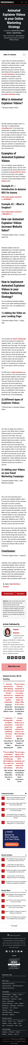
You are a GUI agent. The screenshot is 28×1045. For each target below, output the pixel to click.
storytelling (5, 128)
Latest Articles (11, 36)
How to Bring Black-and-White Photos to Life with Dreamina (16, 809)
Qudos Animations (17, 372)
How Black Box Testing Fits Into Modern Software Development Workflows (15, 882)
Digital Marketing (17, 33)
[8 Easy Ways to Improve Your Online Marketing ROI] (8, 738)
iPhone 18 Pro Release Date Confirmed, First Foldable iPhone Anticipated (15, 917)
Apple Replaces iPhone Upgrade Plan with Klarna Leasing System (16, 895)
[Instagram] (23, 658)
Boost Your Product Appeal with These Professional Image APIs (15, 804)
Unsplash (19, 1041)
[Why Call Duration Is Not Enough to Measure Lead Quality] (19, 736)
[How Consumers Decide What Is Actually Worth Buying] (19, 704)
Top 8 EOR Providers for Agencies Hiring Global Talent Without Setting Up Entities (15, 816)
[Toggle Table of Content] (23, 54)
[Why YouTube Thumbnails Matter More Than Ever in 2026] (8, 768)
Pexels (12, 1043)
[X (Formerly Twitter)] (16, 658)
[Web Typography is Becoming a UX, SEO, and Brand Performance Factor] (19, 768)
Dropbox (3, 181)
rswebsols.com (14, 964)
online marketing (9, 94)
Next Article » (21, 593)
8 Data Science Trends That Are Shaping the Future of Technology (16, 876)
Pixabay (23, 1041)
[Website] (8, 658)
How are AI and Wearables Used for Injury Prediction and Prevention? (15, 798)
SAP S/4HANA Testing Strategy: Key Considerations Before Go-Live (15, 859)
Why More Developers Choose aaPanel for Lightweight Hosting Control (15, 871)
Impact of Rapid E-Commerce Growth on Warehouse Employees (15, 912)
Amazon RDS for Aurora (18, 172)
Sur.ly (17, 967)
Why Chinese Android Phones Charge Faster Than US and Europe (16, 906)
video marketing (9, 74)
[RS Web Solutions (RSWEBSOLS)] (7, 2)
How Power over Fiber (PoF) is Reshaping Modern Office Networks (15, 865)
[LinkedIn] (19, 658)
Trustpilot (14, 955)
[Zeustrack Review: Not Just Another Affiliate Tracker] (8, 702)
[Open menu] (3, 977)
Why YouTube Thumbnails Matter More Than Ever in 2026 (8, 775)
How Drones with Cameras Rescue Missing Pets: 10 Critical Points (15, 822)
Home (4, 36)
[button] (22, 2)
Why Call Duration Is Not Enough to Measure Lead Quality (19, 743)
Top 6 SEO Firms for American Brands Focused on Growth (16, 900)
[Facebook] (12, 658)
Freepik (15, 1043)
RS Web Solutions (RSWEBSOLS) (18, 1039)
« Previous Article (8, 593)
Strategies (6, 587)
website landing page (19, 339)
